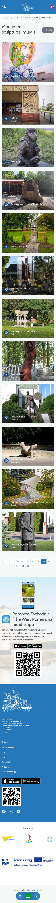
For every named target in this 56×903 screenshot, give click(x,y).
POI (16, 17)
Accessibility (6, 762)
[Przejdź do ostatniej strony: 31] (38, 566)
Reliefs (14, 118)
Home (5, 17)
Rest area (15, 161)
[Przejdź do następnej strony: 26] (33, 566)
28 (23, 566)
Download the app (9, 772)
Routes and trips (8, 748)
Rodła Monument (19, 246)
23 (33, 561)
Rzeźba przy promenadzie (23, 331)
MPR (3, 757)
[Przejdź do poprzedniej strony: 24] (12, 561)
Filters (49, 30)
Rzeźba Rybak (17, 374)
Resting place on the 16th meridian (27, 204)
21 (23, 561)
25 (44, 561)
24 (38, 561)
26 (49, 561)
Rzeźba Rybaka (18, 416)
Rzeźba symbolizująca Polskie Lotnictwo (29, 502)
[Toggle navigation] (28, 896)
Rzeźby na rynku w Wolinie (23, 544)
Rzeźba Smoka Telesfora (22, 459)
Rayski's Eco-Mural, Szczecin (24, 76)
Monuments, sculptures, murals (38, 17)
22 (28, 561)
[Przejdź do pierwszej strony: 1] (7, 561)
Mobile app (6, 767)
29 (28, 566)
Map (3, 752)
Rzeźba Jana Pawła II (20, 288)
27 (17, 566)
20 (17, 561)
